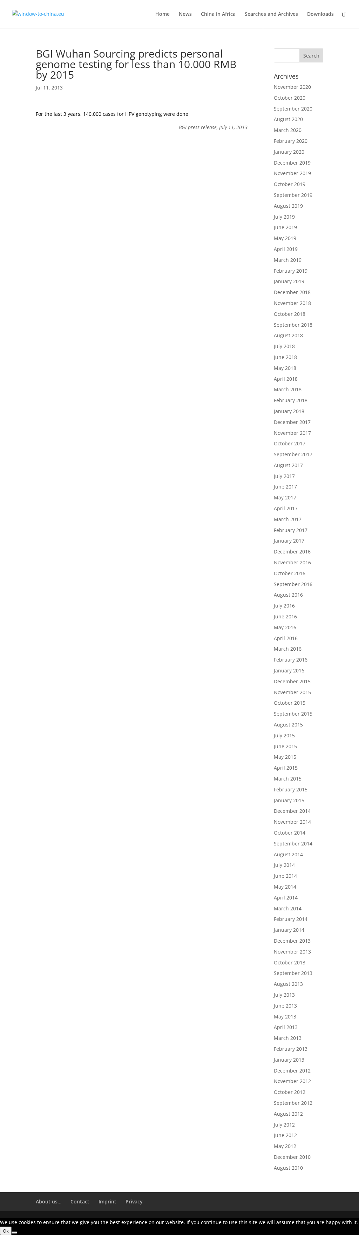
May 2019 (285, 238)
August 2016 (288, 594)
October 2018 (289, 314)
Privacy (134, 1201)
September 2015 (293, 713)
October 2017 (289, 443)
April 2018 (286, 379)
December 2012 (292, 1070)
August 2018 (288, 335)
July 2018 (284, 346)
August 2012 (288, 1113)
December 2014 (292, 811)
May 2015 (285, 756)
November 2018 (292, 303)
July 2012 (284, 1124)
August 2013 (288, 984)
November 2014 (292, 821)
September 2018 (293, 324)
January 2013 (289, 1059)
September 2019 (293, 195)
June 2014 (285, 875)
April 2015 (286, 767)
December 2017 (292, 422)
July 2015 (284, 735)
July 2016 (284, 605)
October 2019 (289, 184)
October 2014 (289, 832)
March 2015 (288, 778)
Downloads (320, 14)
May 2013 (285, 1016)
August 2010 (288, 1167)
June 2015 (285, 746)
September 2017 (293, 454)
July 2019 (284, 216)
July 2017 (284, 476)
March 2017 (288, 519)
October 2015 (289, 702)
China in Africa (218, 14)
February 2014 (290, 919)
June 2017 (285, 486)
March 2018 (288, 389)
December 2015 (292, 681)
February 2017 (290, 530)
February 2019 (290, 270)
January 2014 (289, 930)
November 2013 (292, 951)
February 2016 (290, 659)
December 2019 (292, 162)
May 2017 (285, 497)
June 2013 (285, 1005)
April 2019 (286, 249)
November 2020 (292, 87)
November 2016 (292, 562)
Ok (6, 1231)
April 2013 (286, 1027)
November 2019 (292, 173)
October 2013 (289, 962)
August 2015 (288, 724)
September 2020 (293, 108)
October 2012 (289, 1092)
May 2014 (285, 886)
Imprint (107, 1201)
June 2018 (285, 357)
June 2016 (285, 616)
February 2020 (290, 141)
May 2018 (285, 368)
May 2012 (285, 1146)
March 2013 (288, 1038)
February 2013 (290, 1048)
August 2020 (288, 119)
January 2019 (289, 281)
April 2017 (286, 508)
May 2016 (285, 627)
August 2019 (288, 205)
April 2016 (286, 638)
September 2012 (293, 1103)
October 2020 (289, 97)
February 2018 (290, 400)
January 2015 (289, 800)
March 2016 (288, 648)
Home (162, 14)
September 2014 (293, 843)
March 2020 (288, 130)
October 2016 (289, 573)
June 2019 (285, 227)
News (185, 14)
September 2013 (293, 973)
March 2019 (288, 260)
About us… (48, 1201)
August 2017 (288, 465)
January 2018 (289, 411)
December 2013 (292, 940)
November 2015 (292, 692)
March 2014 (288, 908)
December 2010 (292, 1157)
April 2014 (286, 897)
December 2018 (292, 292)
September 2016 (293, 584)
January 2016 (289, 670)
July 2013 (284, 994)
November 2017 (292, 433)
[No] (14, 1232)
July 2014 (284, 865)
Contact (79, 1201)
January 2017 (289, 540)
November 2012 (292, 1081)
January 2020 (289, 151)
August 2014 (288, 854)
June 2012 (285, 1135)
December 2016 (292, 551)
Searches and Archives (271, 14)
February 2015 (290, 789)
